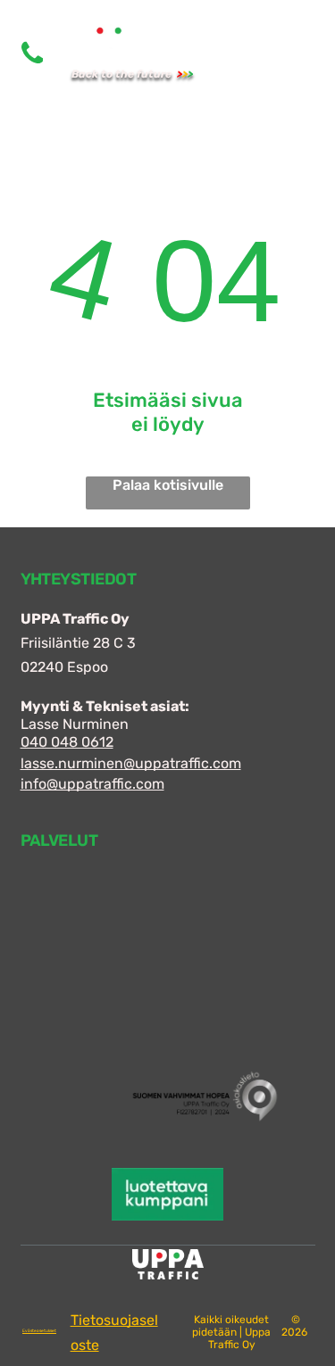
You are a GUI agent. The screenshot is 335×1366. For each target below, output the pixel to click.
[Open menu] (268, 53)
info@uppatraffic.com (92, 783)
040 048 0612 (67, 741)
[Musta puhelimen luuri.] (32, 66)
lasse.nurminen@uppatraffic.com (131, 763)
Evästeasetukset (39, 1331)
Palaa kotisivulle (168, 484)
